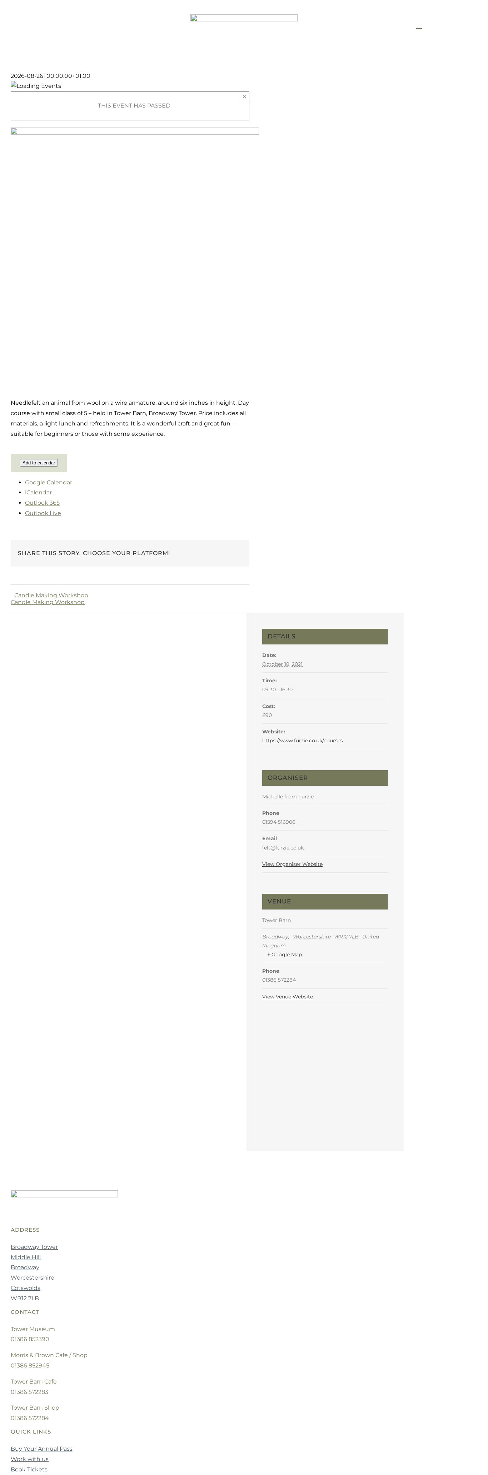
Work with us (30, 1459)
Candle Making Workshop (51, 595)
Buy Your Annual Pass (42, 1448)
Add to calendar (39, 462)
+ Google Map (284, 954)
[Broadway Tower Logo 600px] (244, 17)
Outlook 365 (42, 502)
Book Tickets (29, 1469)
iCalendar (38, 492)
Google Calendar (48, 482)
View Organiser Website (292, 864)
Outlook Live (43, 513)
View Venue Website (287, 996)
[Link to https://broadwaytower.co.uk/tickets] (419, 28)
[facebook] (42, 25)
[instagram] (55, 25)
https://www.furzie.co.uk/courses (302, 740)
